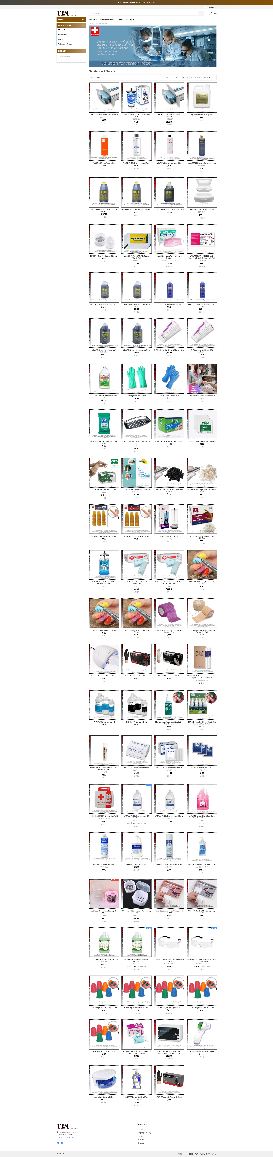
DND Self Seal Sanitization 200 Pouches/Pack (136, 583)
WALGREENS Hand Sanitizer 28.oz (136, 1097)
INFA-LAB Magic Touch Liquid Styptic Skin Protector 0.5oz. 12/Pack (202, 723)
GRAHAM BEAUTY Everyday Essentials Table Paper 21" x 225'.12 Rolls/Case (202, 677)
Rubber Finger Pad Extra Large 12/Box (104, 1008)
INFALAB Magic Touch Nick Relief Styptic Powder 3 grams (103, 768)
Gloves (60, 39)
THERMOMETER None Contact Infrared (202, 1051)
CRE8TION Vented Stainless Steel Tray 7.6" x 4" (136, 442)
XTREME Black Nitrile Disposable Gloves (169, 1097)
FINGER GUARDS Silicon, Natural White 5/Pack (136, 631)
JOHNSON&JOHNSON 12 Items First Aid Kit (104, 816)
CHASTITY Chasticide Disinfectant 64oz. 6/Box (136, 305)
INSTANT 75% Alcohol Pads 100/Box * (169, 768)
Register (213, 7)
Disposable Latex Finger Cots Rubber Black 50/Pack (169, 491)
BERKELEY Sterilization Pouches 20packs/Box (169, 115)
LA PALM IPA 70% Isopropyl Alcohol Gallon (169, 816)
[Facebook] (62, 1143)
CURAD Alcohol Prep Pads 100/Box (104, 490)
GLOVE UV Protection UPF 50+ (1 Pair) (103, 676)
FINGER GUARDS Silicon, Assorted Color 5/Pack (202, 583)
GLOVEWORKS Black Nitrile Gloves (136, 676)
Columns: (168, 77)
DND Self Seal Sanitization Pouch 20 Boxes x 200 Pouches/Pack (169, 583)
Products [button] (62, 19)
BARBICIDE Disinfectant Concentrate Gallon (169, 209)
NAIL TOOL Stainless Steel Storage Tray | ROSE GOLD (169, 912)
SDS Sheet (130, 19)
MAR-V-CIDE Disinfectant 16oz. (103, 864)
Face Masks (62, 34)
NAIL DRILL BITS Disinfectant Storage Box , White (136, 912)
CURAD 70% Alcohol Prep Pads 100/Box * (169, 441)
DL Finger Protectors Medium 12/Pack (136, 536)
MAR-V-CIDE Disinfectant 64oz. (136, 864)
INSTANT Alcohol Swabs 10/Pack (202, 768)
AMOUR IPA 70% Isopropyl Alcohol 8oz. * (136, 163)
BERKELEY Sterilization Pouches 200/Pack (104, 114)
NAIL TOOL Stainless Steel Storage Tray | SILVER (202, 912)
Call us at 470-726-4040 (67, 1138)
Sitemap (141, 1143)
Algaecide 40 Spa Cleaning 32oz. (202, 114)
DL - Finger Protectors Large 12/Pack (103, 536)
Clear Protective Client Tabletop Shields (202, 396)
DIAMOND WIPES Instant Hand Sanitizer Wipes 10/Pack (136, 491)
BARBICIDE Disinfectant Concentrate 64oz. (136, 209)
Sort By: (93, 77)
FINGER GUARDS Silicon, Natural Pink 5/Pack (104, 630)
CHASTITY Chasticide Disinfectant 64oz (103, 304)
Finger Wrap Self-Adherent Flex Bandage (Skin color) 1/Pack (202, 631)
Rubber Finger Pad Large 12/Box (169, 1008)
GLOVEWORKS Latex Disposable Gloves (169, 676)
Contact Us (93, 19)
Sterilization (62, 30)
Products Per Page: (201, 77)
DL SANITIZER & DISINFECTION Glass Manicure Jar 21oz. (104, 583)
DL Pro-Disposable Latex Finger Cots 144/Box (202, 537)
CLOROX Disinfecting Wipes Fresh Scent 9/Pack (103, 442)
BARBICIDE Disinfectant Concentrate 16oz (202, 163)
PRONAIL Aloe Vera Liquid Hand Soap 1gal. (104, 959)
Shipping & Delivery (107, 19)
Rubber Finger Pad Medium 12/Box (202, 1008)
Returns (120, 19)
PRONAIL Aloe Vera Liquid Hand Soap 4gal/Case (136, 960)
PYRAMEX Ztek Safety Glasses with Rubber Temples (169, 960)
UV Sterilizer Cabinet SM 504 (103, 1097)
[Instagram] (58, 1143)
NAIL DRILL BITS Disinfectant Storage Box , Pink (104, 912)
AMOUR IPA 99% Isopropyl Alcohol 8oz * (169, 163)
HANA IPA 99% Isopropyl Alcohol (136, 722)
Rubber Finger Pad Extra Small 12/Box (136, 1008)
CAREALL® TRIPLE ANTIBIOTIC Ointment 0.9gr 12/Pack (136, 257)
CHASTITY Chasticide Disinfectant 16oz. (169, 304)
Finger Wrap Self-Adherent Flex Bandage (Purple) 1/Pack (169, 631)
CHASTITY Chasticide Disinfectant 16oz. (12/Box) (201, 305)
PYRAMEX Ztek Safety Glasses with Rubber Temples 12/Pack (201, 960)
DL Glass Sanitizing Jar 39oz (169, 536)
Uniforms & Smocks (65, 44)
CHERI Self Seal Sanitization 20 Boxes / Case (169, 350)
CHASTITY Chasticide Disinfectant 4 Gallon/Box (104, 351)
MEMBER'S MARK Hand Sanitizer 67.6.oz (202, 864)
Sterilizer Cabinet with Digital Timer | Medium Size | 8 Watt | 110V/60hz (169, 1052)
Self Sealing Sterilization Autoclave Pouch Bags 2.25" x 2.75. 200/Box (136, 1052)
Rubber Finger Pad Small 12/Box (104, 1051)
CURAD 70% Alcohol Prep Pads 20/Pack (202, 441)
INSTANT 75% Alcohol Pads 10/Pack (136, 768)
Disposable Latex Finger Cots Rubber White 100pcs (201, 491)
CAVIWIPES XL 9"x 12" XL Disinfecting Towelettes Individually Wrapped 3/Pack (201, 257)
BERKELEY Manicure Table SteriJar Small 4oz (136, 115)
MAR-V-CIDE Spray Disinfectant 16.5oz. (169, 864)
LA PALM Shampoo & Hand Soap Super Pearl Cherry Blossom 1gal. (202, 817)
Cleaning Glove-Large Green (136, 396)
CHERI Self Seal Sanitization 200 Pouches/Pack (202, 351)
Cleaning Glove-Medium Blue (169, 396)
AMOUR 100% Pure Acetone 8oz (104, 163)
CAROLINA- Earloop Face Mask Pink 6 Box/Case (169, 257)
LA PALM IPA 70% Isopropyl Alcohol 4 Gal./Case (136, 817)
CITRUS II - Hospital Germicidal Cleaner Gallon (104, 396)
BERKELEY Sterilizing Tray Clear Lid (202, 209)
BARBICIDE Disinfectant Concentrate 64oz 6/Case (104, 210)
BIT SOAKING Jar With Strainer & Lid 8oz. (103, 256)
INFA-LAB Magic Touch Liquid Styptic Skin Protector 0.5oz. (169, 723)
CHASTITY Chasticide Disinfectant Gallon (136, 350)
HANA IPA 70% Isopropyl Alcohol (104, 722)
